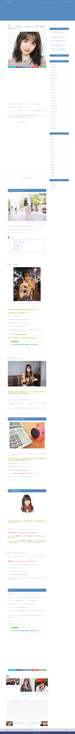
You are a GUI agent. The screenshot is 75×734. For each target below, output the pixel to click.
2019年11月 (55, 108)
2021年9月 (55, 78)
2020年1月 (55, 103)
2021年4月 (55, 92)
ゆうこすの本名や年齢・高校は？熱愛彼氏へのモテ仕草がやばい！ (25, 344)
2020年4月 (55, 100)
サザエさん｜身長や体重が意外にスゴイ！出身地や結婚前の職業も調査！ (60, 49)
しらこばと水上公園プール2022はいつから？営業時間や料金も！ (59, 45)
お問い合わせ (44, 1)
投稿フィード (53, 184)
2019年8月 (55, 117)
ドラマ (54, 156)
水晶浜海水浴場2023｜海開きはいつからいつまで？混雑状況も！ (59, 33)
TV (53, 139)
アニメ (54, 145)
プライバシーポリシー (61, 1)
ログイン (53, 182)
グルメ (54, 150)
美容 (54, 170)
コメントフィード (54, 185)
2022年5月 (55, 70)
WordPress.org (54, 187)
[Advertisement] (37, 13)
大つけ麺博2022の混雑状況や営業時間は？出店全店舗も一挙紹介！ (59, 41)
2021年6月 (55, 86)
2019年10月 (55, 111)
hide (30, 178)
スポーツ (54, 153)
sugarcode (9, 2)
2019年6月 (55, 122)
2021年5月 (55, 89)
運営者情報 (52, 1)
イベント (54, 147)
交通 (54, 164)
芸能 (9, 24)
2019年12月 (55, 106)
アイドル (54, 142)
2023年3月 (55, 64)
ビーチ (54, 161)
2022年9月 (55, 67)
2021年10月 (55, 75)
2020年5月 (55, 97)
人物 (54, 167)
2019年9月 (55, 114)
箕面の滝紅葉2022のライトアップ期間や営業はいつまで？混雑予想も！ (59, 37)
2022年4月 (55, 72)
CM (53, 136)
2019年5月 (55, 125)
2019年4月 (55, 128)
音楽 (54, 175)
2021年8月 (55, 81)
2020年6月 (55, 95)
